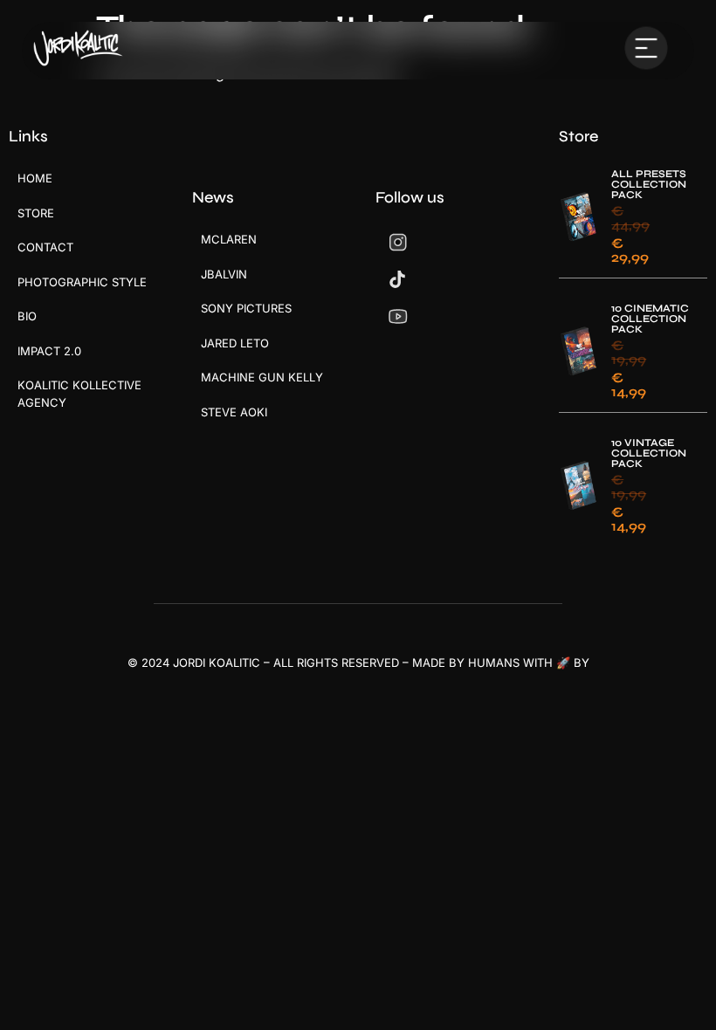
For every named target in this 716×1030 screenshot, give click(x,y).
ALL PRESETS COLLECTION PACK (648, 184)
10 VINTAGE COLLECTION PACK (648, 453)
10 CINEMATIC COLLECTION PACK (650, 318)
